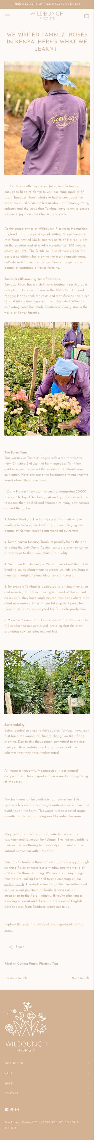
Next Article (80, 978)
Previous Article (16, 978)
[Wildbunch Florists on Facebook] (7, 1110)
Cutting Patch (27, 964)
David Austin (40, 547)
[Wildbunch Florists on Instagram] (17, 1110)
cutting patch (14, 884)
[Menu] (7, 16)
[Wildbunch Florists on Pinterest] (12, 1110)
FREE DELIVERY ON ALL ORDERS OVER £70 (47, 4)
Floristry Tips (48, 964)
